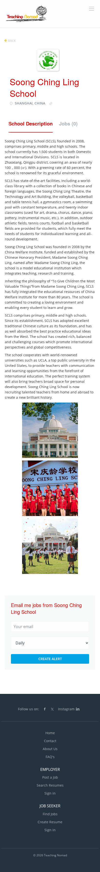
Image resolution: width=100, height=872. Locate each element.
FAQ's (50, 756)
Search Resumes (50, 785)
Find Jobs (50, 814)
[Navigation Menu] (91, 8)
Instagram (66, 709)
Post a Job (50, 777)
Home (50, 733)
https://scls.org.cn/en (70, 103)
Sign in (50, 793)
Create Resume (50, 822)
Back (11, 41)
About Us (50, 748)
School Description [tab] (30, 123)
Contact (50, 741)
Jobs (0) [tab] (68, 123)
